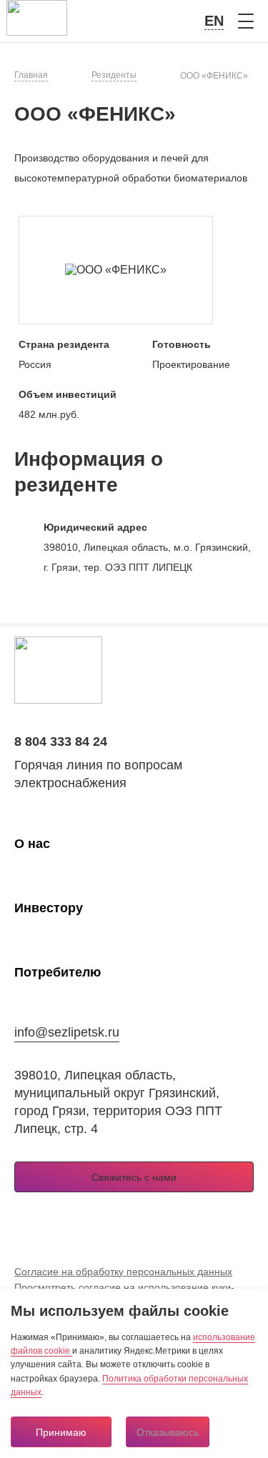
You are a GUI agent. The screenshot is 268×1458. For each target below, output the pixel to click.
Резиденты (114, 75)
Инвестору (48, 908)
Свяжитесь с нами (134, 1177)
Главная (31, 75)
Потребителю (57, 972)
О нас (32, 844)
